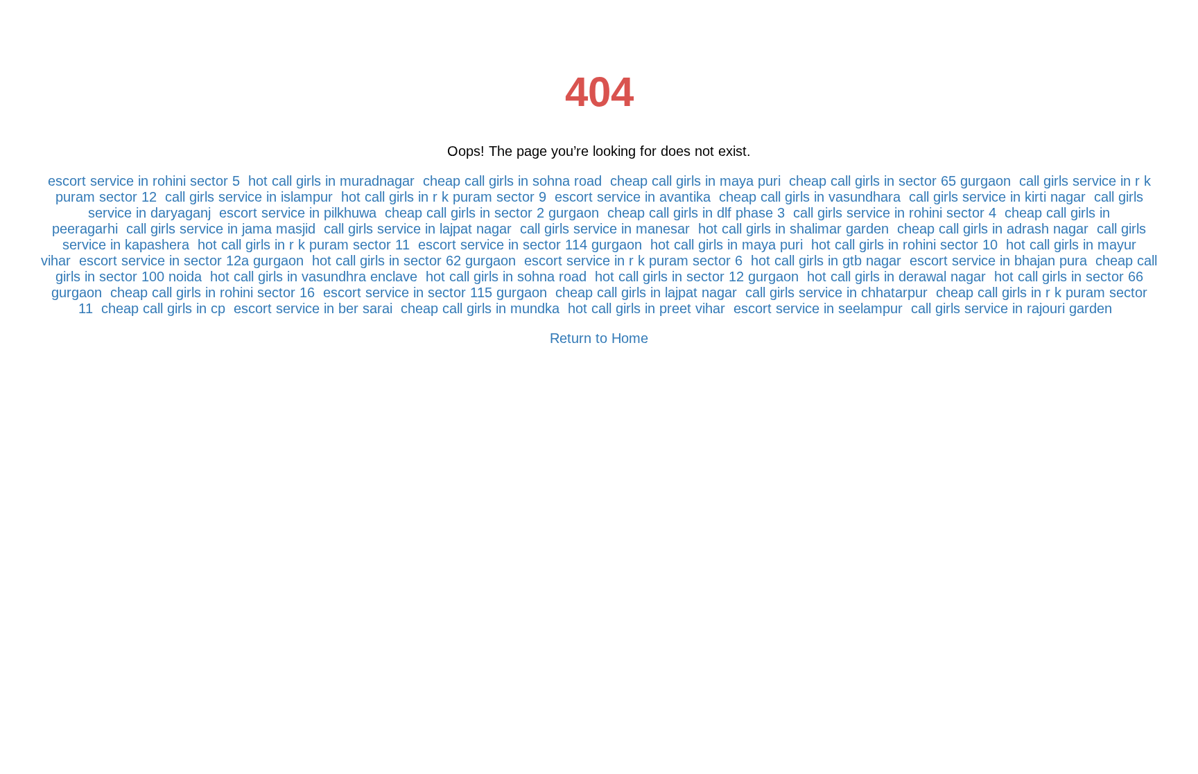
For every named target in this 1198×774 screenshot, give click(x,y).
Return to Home (599, 338)
